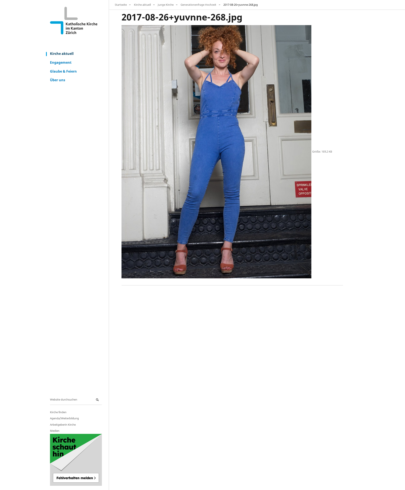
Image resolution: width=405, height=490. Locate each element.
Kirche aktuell (62, 53)
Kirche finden (58, 412)
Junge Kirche (166, 5)
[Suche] (98, 400)
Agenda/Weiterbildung (64, 418)
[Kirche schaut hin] (76, 460)
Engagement (61, 62)
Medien (54, 431)
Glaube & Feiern (63, 71)
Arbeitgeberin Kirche (63, 424)
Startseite (121, 5)
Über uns (57, 80)
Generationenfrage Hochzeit (198, 5)
